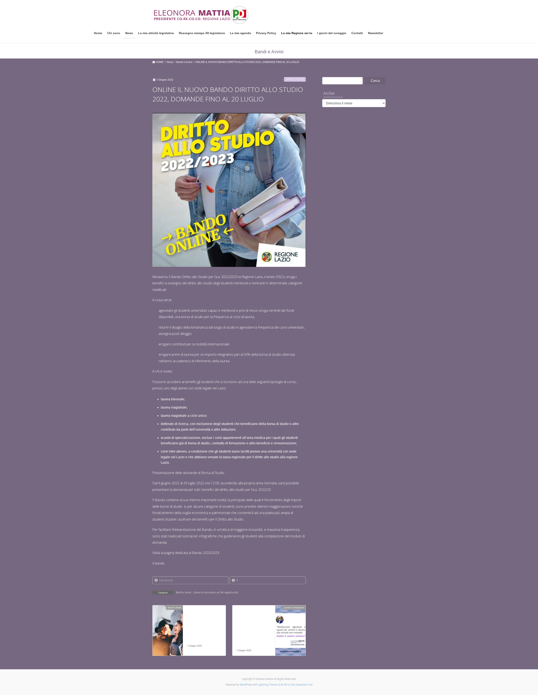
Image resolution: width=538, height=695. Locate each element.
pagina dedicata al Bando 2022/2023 (191, 552)
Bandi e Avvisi (294, 79)
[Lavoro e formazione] (290, 621)
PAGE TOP (522, 670)
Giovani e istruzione (204, 592)
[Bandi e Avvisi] (168, 621)
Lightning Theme (267, 684)
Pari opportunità (229, 592)
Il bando (158, 563)
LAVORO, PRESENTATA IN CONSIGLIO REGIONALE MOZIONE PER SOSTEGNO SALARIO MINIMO (252, 630)
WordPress (246, 684)
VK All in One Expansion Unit (296, 684)
